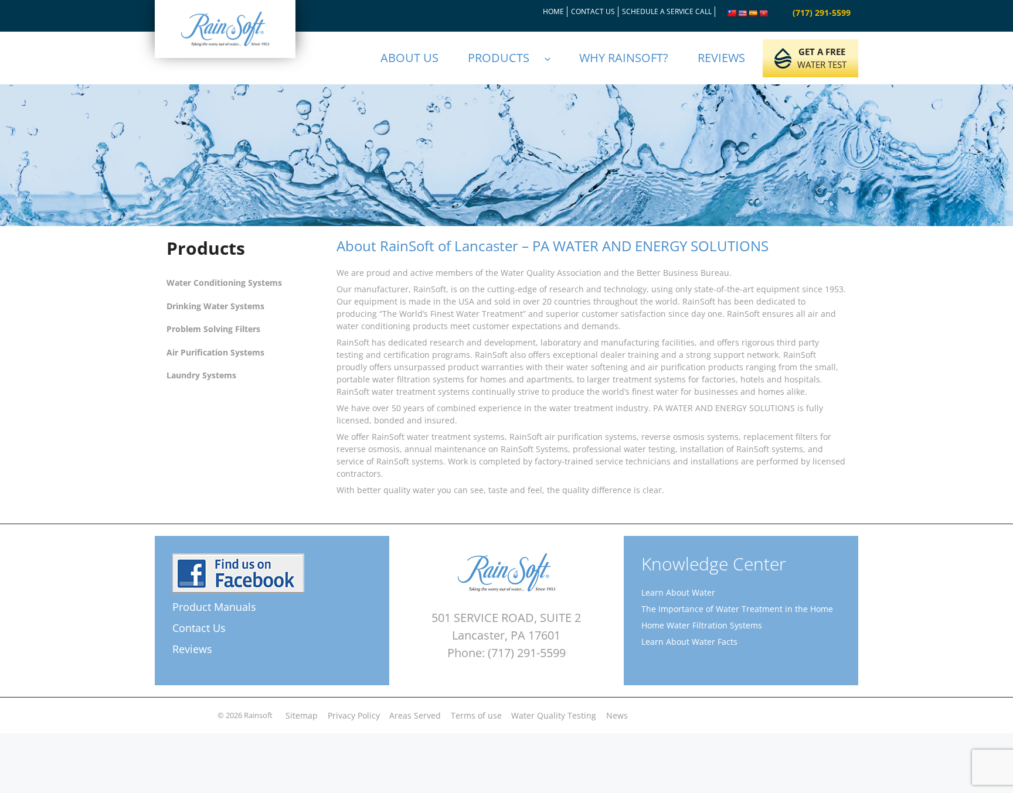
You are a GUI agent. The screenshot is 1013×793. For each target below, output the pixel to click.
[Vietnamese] (764, 13)
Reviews (192, 649)
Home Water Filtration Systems (701, 625)
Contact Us (199, 628)
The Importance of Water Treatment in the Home (737, 608)
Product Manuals (214, 607)
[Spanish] (753, 13)
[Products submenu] (553, 57)
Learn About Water (678, 592)
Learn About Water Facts (689, 641)
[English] (742, 13)
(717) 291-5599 (822, 12)
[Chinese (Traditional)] (732, 13)
